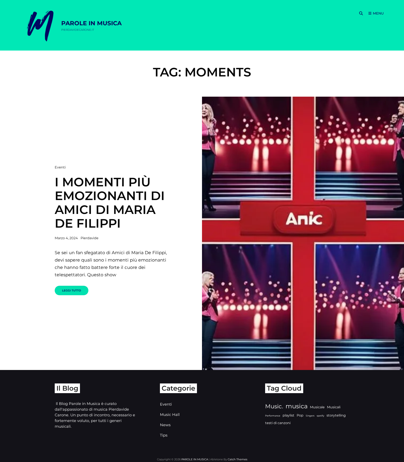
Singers (310, 415)
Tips (163, 435)
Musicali (333, 407)
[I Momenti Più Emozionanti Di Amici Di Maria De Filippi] (303, 233)
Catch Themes (237, 459)
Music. (274, 406)
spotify (320, 415)
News (165, 425)
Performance (272, 415)
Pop (300, 415)
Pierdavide (89, 238)
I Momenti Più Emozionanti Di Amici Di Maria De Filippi (110, 203)
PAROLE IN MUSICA (91, 23)
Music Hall (170, 414)
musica (297, 406)
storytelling (336, 415)
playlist (288, 415)
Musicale (317, 407)
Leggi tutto (75, 291)
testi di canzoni (278, 423)
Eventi (60, 167)
